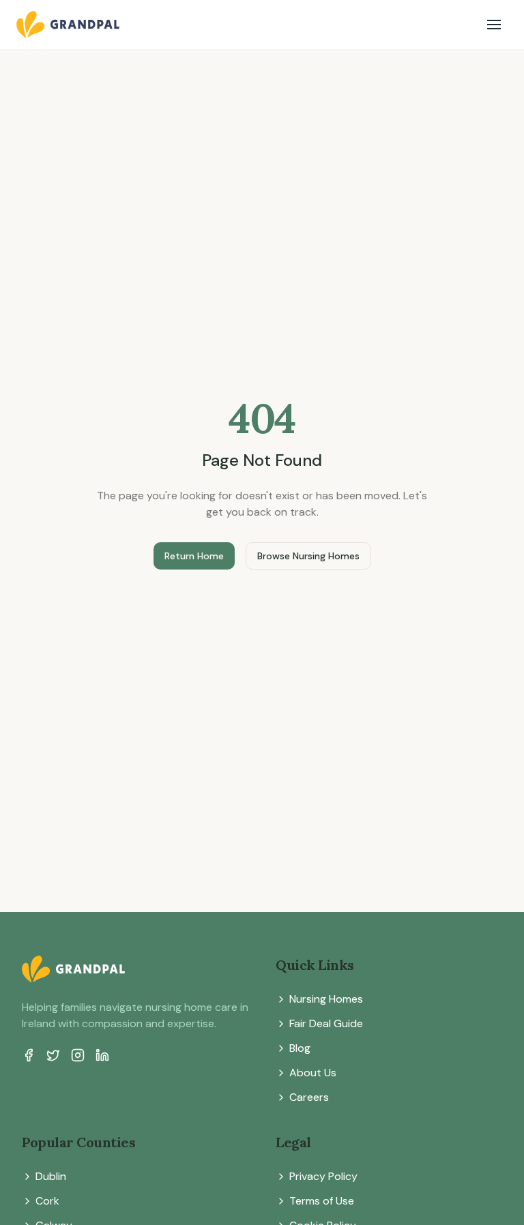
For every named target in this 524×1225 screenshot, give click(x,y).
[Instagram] (78, 1055)
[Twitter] (53, 1055)
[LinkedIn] (102, 1055)
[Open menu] (494, 24)
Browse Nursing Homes (308, 556)
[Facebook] (28, 1055)
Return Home (194, 556)
